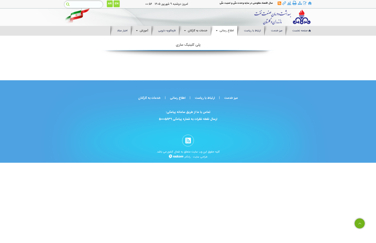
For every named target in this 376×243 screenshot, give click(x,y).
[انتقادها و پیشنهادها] (305, 3)
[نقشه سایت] (300, 3)
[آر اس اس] (279, 3)
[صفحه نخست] (310, 3)
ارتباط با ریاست (205, 98)
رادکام (188, 157)
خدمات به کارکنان (149, 98)
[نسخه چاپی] (294, 3)
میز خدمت (231, 98)
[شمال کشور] (220, 17)
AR (110, 3)
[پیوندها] (284, 3)
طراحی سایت (200, 157)
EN (117, 3)
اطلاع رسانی (177, 98)
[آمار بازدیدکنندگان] (289, 3)
